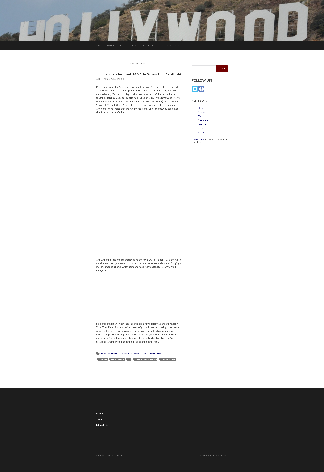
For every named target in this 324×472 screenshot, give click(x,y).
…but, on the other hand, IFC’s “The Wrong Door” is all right (138, 74)
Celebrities (131, 45)
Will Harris (117, 79)
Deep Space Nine (117, 359)
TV (120, 45)
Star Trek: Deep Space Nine (146, 359)
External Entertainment (111, 353)
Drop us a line (198, 139)
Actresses (175, 45)
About (99, 419)
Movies (110, 45)
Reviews (136, 353)
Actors (161, 45)
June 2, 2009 (102, 79)
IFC (129, 359)
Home (99, 45)
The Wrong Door (168, 359)
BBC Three (102, 359)
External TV (127, 353)
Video (158, 353)
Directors (148, 45)
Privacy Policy (102, 425)
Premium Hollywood (112, 455)
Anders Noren (215, 455)
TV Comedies (149, 353)
